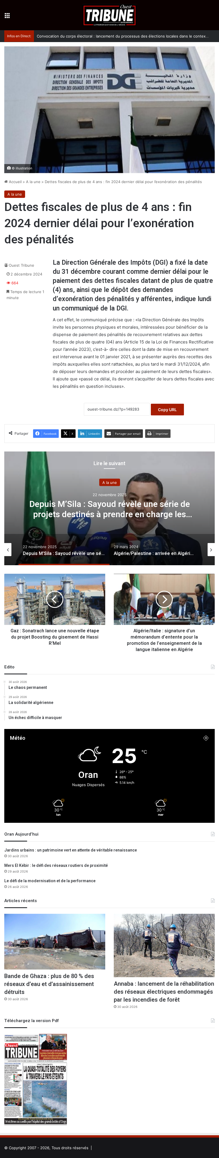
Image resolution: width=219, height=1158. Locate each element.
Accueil (15, 181)
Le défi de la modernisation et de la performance (50, 881)
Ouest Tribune (21, 265)
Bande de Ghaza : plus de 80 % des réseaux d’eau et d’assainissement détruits (49, 984)
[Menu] (7, 17)
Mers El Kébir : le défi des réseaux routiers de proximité (56, 866)
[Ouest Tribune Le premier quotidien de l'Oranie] (109, 15)
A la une (33, 181)
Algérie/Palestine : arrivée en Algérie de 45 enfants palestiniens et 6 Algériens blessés (109, 509)
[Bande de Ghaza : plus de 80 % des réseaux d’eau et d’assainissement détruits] (54, 942)
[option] (109, 508)
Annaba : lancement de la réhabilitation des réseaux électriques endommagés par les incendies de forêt (164, 992)
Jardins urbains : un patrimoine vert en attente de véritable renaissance (70, 850)
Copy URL (167, 409)
